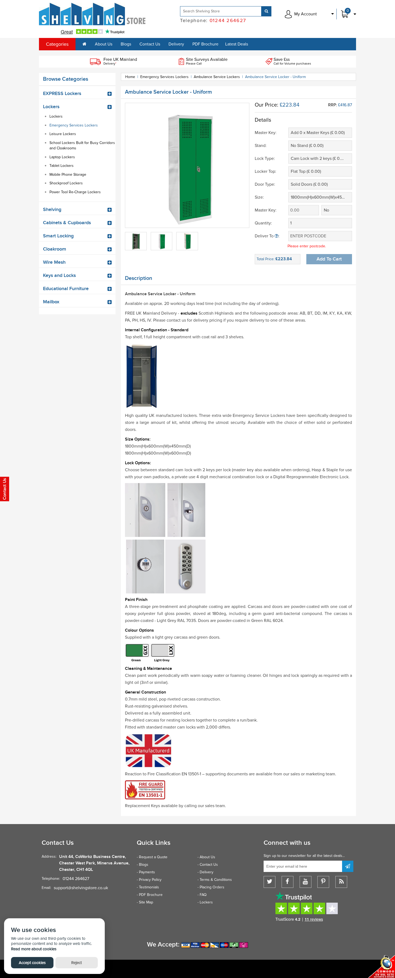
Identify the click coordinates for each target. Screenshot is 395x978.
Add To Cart (329, 259)
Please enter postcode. (307, 246)
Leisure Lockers (62, 134)
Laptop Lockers (62, 157)
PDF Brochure (205, 44)
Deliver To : (267, 236)
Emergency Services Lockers (73, 125)
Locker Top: (265, 171)
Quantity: (263, 223)
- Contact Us (208, 864)
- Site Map (145, 902)
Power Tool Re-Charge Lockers (75, 192)
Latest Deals (236, 44)
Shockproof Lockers (66, 183)
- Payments (146, 872)
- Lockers (205, 902)
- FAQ (202, 894)
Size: (259, 197)
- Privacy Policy (149, 879)
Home (130, 77)
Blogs (126, 44)
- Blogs (142, 864)
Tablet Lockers (61, 165)
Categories (57, 44)
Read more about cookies (33, 949)
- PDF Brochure (150, 894)
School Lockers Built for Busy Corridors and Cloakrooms (82, 145)
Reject (76, 962)
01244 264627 (76, 878)
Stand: (261, 145)
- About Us (206, 857)
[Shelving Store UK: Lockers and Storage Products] (92, 14)
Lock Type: (265, 158)
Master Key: (265, 132)
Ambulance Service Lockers (217, 77)
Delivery (176, 44)
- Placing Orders (211, 887)
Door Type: (265, 184)
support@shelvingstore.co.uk (81, 888)
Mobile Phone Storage (67, 174)
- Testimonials (148, 887)
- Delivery (205, 872)
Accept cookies (32, 962)
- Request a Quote (152, 857)
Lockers (56, 116)
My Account (305, 14)
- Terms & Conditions (215, 879)
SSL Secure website (381, 966)
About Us (103, 44)
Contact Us (149, 44)
